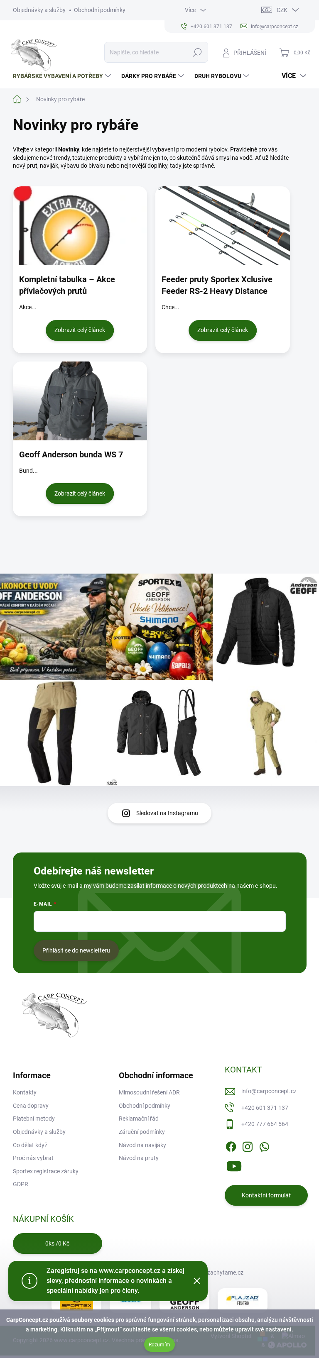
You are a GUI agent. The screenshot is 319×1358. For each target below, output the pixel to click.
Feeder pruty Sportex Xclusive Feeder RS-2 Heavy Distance (217, 285)
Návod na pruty (139, 1158)
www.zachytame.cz (217, 1272)
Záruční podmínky (142, 1131)
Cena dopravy (31, 1105)
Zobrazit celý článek (79, 330)
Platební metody (34, 1118)
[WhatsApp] (264, 1145)
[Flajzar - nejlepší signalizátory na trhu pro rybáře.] (242, 1301)
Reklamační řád (139, 1118)
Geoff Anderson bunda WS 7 (71, 454)
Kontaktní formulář (266, 1195)
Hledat (197, 52)
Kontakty (25, 1092)
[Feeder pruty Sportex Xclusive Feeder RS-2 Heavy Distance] (222, 225)
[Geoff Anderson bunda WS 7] (80, 400)
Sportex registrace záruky (46, 1171)
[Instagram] (247, 1145)
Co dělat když (30, 1145)
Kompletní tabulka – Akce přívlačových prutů (67, 285)
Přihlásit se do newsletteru (76, 950)
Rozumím (159, 1345)
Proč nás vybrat (33, 1158)
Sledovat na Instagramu (167, 813)
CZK (282, 10)
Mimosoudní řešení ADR (149, 1092)
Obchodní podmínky (99, 10)
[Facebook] (231, 1145)
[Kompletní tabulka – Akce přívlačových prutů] (80, 225)
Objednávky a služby (39, 10)
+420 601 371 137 (264, 1107)
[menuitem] (63, 76)
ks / (57, 1243)
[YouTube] (234, 1165)
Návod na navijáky (142, 1145)
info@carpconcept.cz (269, 1091)
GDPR (20, 1184)
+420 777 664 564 (264, 1124)
